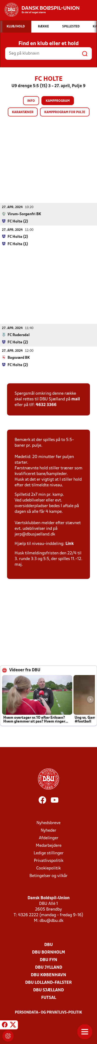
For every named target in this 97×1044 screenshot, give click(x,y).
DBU (48, 945)
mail (75, 399)
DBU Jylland (48, 968)
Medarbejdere (48, 846)
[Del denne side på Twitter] (13, 1025)
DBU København (48, 975)
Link (69, 544)
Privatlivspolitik (48, 861)
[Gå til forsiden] (39, 10)
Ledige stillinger (49, 853)
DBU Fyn (48, 960)
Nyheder (48, 831)
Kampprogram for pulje (64, 112)
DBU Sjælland (48, 990)
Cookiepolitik (48, 868)
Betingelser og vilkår (48, 876)
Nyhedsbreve (48, 823)
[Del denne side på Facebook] (5, 1025)
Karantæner (22, 112)
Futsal (48, 998)
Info (31, 101)
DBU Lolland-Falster (48, 983)
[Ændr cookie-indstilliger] (8, 1036)
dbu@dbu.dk (51, 921)
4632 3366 (46, 405)
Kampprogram (58, 101)
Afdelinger (48, 838)
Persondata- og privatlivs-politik (48, 1012)
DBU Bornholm (48, 952)
